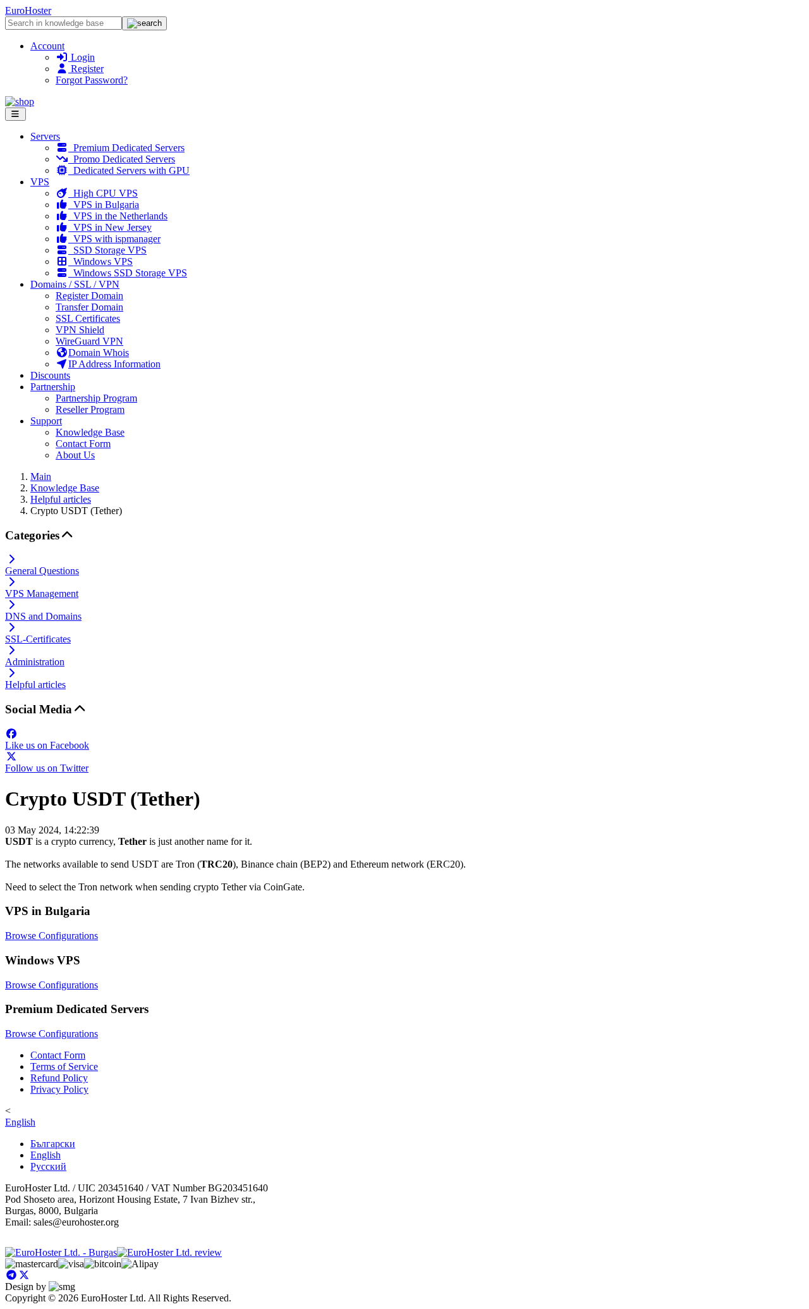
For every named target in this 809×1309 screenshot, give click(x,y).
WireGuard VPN (89, 341)
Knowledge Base (90, 432)
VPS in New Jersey (110, 227)
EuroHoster (28, 10)
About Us (75, 455)
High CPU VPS (103, 193)
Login (81, 57)
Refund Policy (59, 1077)
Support (46, 420)
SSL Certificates (88, 318)
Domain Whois (98, 352)
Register (86, 68)
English (20, 1122)
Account (47, 45)
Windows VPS (100, 261)
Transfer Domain (89, 307)
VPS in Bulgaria (103, 204)
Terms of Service (64, 1066)
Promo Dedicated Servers (121, 159)
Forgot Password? (92, 80)
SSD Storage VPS (107, 250)
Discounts (50, 375)
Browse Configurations (51, 935)
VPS (39, 181)
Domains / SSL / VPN (74, 284)
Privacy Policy (59, 1089)
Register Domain (89, 295)
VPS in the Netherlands (117, 216)
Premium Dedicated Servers (126, 147)
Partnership (52, 386)
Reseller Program (90, 409)
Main (40, 476)
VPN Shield (80, 329)
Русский (48, 1166)
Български (52, 1143)
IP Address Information (114, 364)
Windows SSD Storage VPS (127, 272)
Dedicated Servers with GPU (129, 170)
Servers (45, 136)
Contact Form (83, 443)
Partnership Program (96, 398)
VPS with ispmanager (114, 238)
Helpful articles (60, 499)
